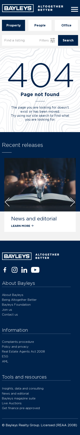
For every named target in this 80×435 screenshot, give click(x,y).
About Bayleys (12, 295)
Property (13, 25)
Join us (7, 309)
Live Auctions (12, 403)
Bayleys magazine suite (19, 398)
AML (5, 361)
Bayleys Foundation (16, 304)
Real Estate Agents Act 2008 (23, 351)
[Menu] (74, 9)
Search (68, 40)
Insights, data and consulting (22, 388)
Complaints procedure (18, 342)
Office (66, 25)
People (40, 25)
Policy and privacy (15, 346)
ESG (5, 356)
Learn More (20, 225)
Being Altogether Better (19, 300)
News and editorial (34, 219)
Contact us (10, 314)
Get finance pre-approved (21, 408)
